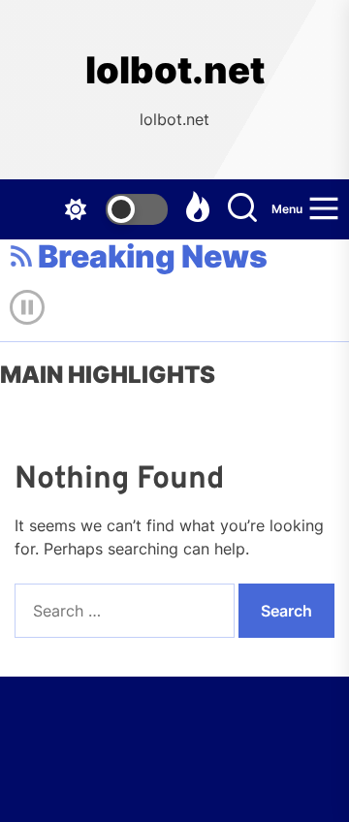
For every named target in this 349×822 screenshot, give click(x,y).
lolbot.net (175, 70)
